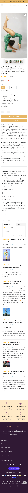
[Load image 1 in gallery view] (6, 61)
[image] (6, 255)
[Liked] (24, 244)
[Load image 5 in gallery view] (21, 61)
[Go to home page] (15, 4)
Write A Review (6, 220)
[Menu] (2, 4)
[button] (5, 4)
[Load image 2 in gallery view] (10, 61)
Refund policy (15, 483)
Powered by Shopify (6, 483)
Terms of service (10, 485)
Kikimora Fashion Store (12, 481)
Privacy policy (23, 483)
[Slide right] (25, 61)
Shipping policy (18, 485)
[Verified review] (12, 244)
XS (3, 88)
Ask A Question (21, 220)
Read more (5, 306)
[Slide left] (2, 61)
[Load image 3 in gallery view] (14, 61)
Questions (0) (20, 224)
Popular (15, 235)
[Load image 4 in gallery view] (17, 61)
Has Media (21, 235)
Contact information (14, 486)
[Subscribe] (26, 455)
